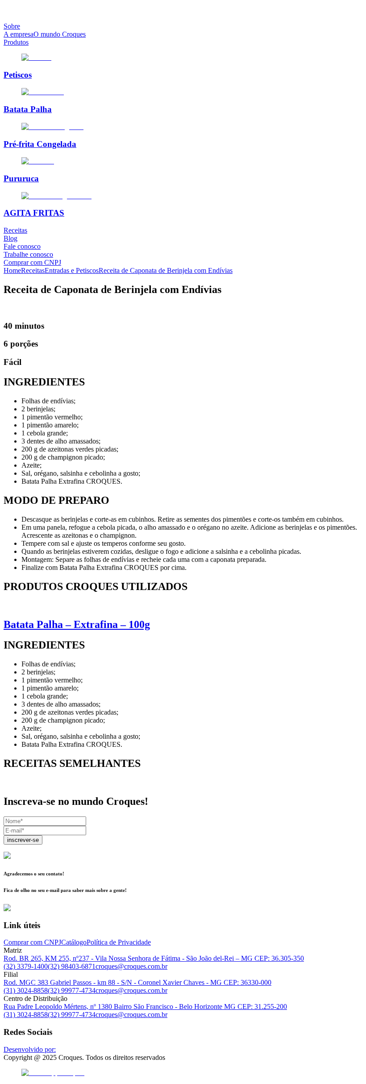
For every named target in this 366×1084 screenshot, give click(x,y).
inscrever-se (23, 840)
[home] (183, 11)
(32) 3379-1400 (26, 966)
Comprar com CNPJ (32, 262)
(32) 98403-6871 (72, 966)
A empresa (18, 34)
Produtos (16, 42)
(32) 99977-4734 (72, 990)
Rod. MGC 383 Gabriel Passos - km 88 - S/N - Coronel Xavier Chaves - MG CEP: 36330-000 (137, 982)
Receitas (15, 230)
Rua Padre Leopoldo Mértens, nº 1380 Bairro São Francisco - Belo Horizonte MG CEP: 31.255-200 (145, 1006)
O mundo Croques (59, 34)
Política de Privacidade (119, 942)
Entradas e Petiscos (72, 270)
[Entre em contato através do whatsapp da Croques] (183, 1073)
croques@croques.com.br (131, 966)
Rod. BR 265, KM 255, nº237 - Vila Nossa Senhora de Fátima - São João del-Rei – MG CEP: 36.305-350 (154, 958)
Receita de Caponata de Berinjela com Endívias (166, 270)
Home (12, 270)
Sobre (12, 26)
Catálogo (74, 942)
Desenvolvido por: (30, 1049)
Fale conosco (22, 246)
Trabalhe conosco (28, 254)
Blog (10, 238)
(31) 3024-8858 (26, 990)
